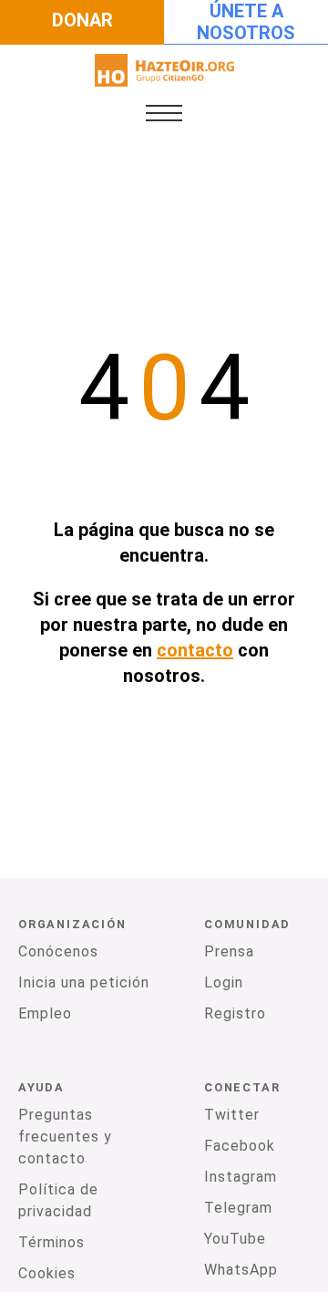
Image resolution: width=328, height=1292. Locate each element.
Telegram (238, 1207)
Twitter (232, 1114)
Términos (51, 1242)
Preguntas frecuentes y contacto (65, 1136)
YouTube (235, 1238)
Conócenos (58, 951)
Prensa (229, 951)
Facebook (239, 1145)
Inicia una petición (83, 982)
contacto (195, 650)
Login (223, 982)
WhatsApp (241, 1269)
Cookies (47, 1273)
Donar (82, 20)
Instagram (240, 1176)
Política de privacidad (58, 1200)
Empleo (45, 1013)
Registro (235, 1013)
